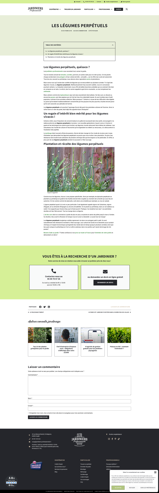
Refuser (132, 488)
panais (53, 97)
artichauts (47, 91)
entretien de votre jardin (103, 233)
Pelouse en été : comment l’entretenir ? (119, 348)
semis (88, 79)
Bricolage (83, 469)
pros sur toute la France (83, 233)
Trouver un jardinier (72, 9)
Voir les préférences (148, 488)
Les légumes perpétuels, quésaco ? (58, 51)
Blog (56, 472)
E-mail (30, 405)
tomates (63, 75)
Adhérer (108, 469)
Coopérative (54, 9)
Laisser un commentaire (120, 307)
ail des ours (48, 215)
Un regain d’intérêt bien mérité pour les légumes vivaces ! (65, 54)
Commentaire (33, 375)
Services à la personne (61, 469)
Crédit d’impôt (59, 464)
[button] (155, 472)
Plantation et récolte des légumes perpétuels (62, 57)
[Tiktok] (118, 438)
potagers (62, 77)
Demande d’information (113, 466)
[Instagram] (109, 438)
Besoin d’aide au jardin (51, 233)
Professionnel (104, 9)
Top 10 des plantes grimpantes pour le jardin (40, 348)
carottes (69, 75)
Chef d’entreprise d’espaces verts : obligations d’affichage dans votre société (66, 350)
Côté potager (93, 30)
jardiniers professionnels (54, 71)
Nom (30, 398)
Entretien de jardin (85, 466)
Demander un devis (105, 283)
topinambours (64, 95)
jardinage (49, 133)
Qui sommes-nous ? (60, 466)
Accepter (118, 488)
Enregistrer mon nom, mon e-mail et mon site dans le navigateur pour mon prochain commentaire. (61, 413)
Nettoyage (83, 472)
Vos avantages (84, 479)
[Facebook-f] (112, 438)
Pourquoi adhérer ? (111, 464)
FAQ (81, 482)
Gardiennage (84, 474)
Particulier (88, 9)
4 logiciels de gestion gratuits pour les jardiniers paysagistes (92, 349)
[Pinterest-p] (115, 438)
